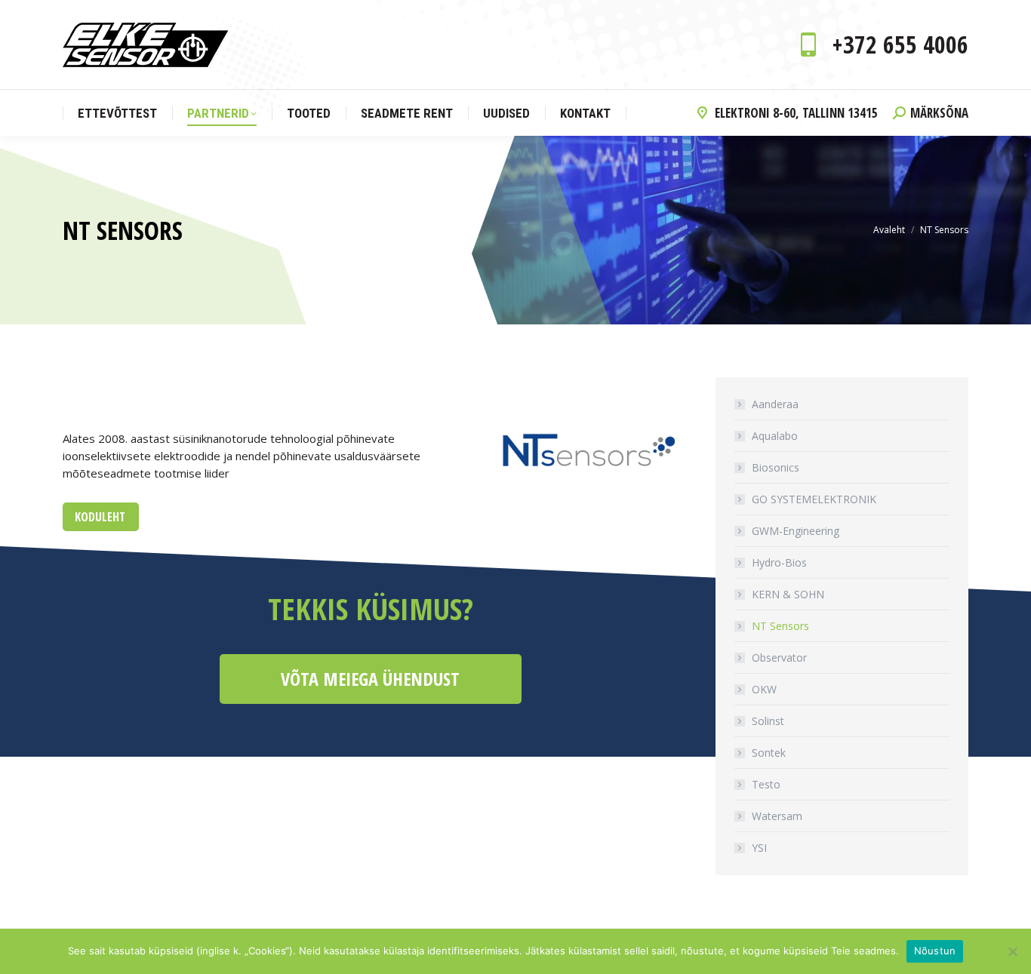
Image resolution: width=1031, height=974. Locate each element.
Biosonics (775, 467)
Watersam (777, 816)
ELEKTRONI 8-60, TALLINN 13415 (796, 113)
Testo (766, 784)
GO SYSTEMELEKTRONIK (814, 499)
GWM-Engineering (795, 531)
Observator (779, 657)
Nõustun (935, 951)
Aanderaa (775, 404)
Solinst (768, 721)
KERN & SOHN (788, 594)
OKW (764, 689)
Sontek (769, 752)
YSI (759, 847)
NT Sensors (780, 626)
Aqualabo (775, 436)
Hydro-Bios (779, 562)
